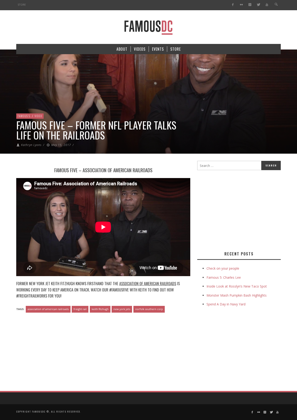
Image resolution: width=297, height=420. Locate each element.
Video (38, 116)
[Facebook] (233, 5)
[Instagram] (249, 5)
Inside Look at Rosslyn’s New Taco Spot (237, 286)
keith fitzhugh (100, 309)
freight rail (80, 309)
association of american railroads (48, 309)
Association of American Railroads (117, 170)
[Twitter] (258, 5)
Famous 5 (24, 116)
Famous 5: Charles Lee (224, 277)
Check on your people (223, 268)
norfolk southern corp (149, 309)
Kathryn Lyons (31, 145)
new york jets (121, 309)
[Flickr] (241, 5)
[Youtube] (267, 5)
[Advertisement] (236, 209)
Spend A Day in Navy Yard (226, 304)
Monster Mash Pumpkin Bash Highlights (237, 295)
